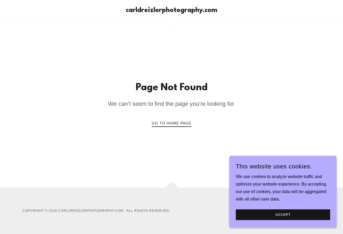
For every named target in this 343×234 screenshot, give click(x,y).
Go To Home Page (171, 123)
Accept (282, 215)
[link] (171, 10)
